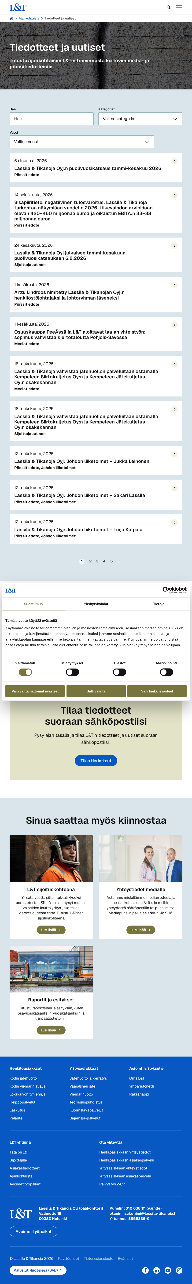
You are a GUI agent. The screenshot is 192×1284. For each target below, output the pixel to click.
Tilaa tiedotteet (96, 760)
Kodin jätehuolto (23, 1078)
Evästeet (125, 1258)
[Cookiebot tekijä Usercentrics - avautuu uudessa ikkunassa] (166, 590)
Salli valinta (96, 691)
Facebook (145, 1270)
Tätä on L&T (19, 1152)
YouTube (168, 1270)
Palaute (16, 1118)
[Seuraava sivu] (119, 561)
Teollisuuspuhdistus (86, 1102)
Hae (12, 109)
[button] (168, 7)
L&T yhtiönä (20, 1142)
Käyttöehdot (68, 1258)
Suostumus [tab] (33, 604)
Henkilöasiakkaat (26, 1068)
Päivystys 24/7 (112, 1184)
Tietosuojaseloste (98, 1258)
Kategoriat (106, 109)
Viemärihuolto (81, 1094)
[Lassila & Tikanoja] (18, 7)
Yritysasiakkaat (84, 1068)
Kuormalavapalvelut (86, 1110)
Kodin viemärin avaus (27, 1086)
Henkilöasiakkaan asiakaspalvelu (126, 1160)
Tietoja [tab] (158, 604)
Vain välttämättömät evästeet (35, 691)
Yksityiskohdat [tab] (96, 604)
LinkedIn (156, 1270)
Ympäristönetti (141, 1086)
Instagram (179, 1270)
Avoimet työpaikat (25, 1184)
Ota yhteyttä (110, 1142)
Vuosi (14, 132)
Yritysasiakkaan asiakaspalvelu (125, 1176)
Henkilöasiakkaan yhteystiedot (124, 1152)
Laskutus (17, 1110)
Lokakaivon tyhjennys (27, 1094)
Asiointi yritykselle (146, 1068)
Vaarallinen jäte (82, 1086)
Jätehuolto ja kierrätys (88, 1078)
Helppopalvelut (22, 1102)
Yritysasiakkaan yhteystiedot (123, 1168)
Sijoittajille (18, 1160)
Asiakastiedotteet (25, 1168)
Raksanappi (139, 1094)
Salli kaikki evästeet (157, 691)
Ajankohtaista (29, 18)
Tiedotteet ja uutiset (60, 18)
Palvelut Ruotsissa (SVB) (36, 1270)
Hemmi (12, 18)
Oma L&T (136, 1078)
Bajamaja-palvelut (85, 1118)
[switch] (72, 672)
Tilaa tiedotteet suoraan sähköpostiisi (96, 715)
